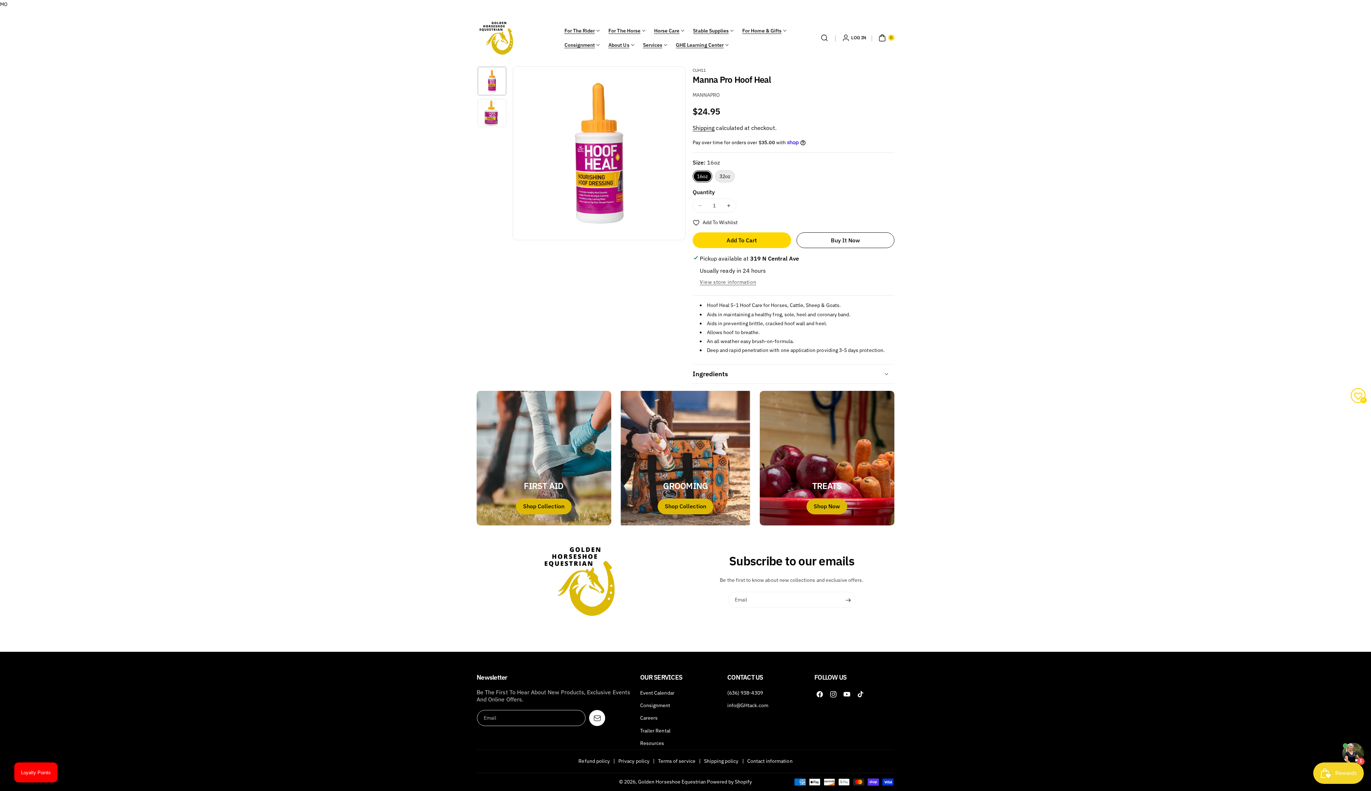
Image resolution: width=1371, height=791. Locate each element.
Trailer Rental (655, 730)
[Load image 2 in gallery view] (492, 113)
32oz (724, 176)
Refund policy (594, 761)
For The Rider (579, 30)
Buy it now (845, 240)
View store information (728, 282)
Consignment (579, 45)
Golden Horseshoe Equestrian (672, 782)
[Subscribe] (848, 600)
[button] (824, 37)
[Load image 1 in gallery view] (492, 81)
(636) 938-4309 (745, 693)
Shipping (703, 127)
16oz (702, 176)
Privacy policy (633, 761)
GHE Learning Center (700, 45)
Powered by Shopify (729, 782)
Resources (652, 743)
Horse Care (667, 30)
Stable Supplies (711, 30)
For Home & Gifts (762, 30)
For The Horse (624, 30)
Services (652, 45)
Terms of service (676, 761)
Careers (649, 718)
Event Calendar (657, 693)
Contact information (770, 761)
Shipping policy (721, 761)
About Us (618, 45)
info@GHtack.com (747, 705)
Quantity (704, 192)
